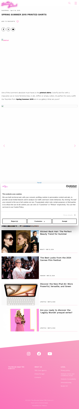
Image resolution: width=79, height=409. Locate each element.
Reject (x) (14, 221)
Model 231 (64, 386)
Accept (64, 221)
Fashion (43, 275)
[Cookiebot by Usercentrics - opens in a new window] (68, 186)
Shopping (5, 10)
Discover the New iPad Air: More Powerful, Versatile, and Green (56, 285)
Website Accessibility (68, 379)
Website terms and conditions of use (67, 374)
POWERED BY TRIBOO (39, 405)
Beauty (42, 249)
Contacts (37, 377)
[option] (39, 144)
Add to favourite (8, 21)
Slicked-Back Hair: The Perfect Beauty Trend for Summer (55, 232)
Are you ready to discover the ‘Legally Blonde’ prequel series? (56, 311)
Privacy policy (65, 370)
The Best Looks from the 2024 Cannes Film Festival (55, 258)
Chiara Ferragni (39, 374)
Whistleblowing (66, 382)
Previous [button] (4, 145)
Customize (38, 221)
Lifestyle (43, 302)
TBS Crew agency (40, 370)
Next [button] (74, 145)
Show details (68, 215)
